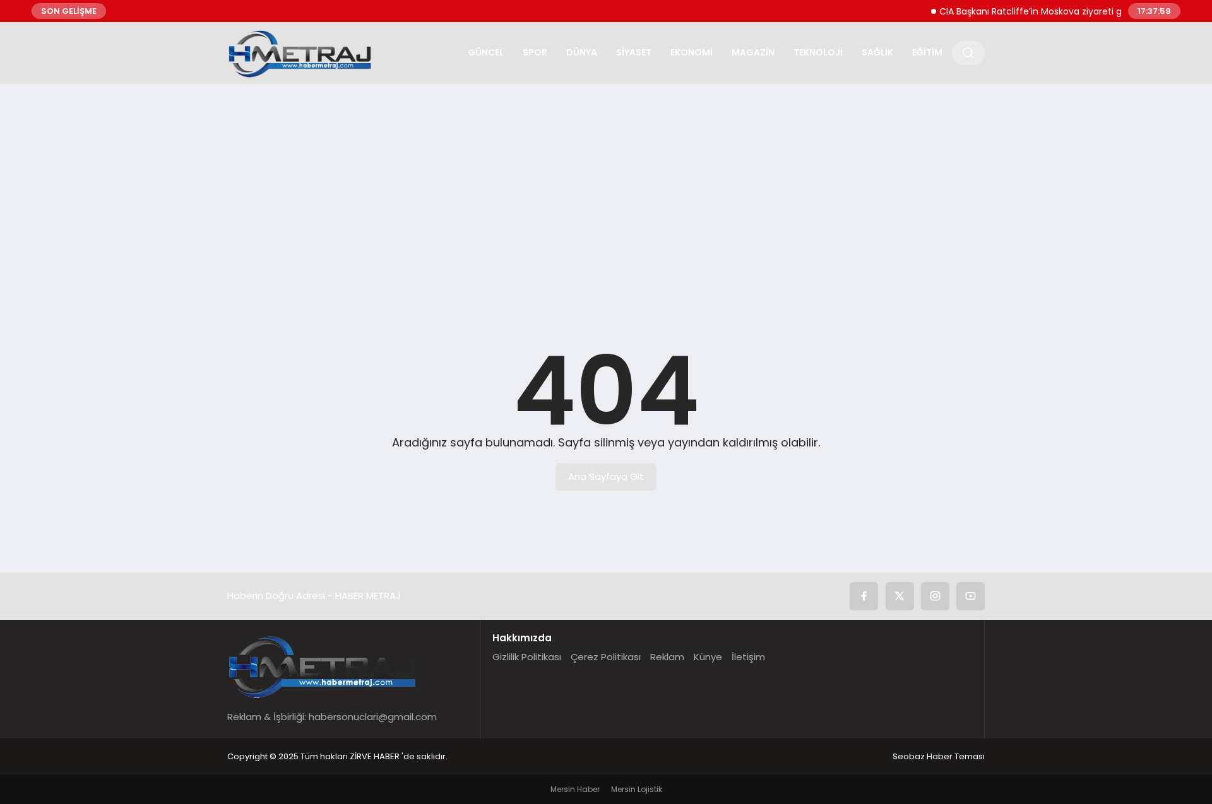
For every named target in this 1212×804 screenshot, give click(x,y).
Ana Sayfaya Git (606, 476)
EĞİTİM (927, 52)
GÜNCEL (486, 52)
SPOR (535, 52)
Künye (708, 656)
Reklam (667, 656)
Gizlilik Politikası (526, 656)
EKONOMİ (691, 52)
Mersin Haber (575, 789)
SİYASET (633, 52)
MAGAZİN (753, 52)
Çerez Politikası (606, 656)
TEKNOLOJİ (818, 52)
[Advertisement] (606, 191)
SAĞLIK (877, 52)
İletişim (748, 656)
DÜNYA (581, 52)
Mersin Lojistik (636, 789)
